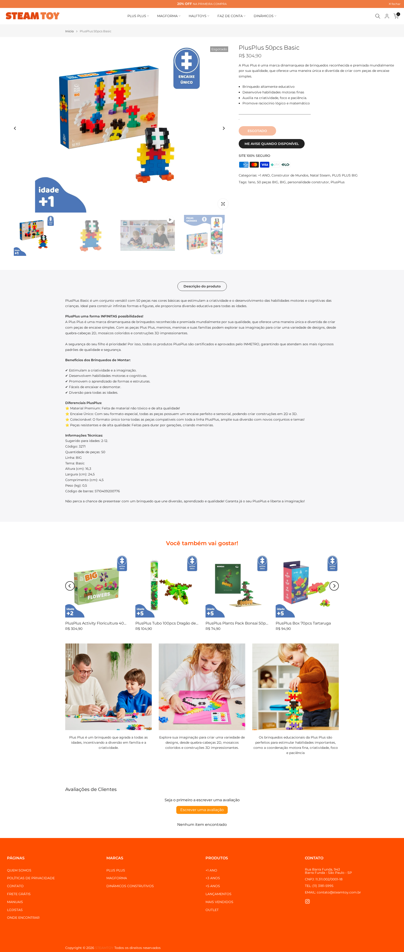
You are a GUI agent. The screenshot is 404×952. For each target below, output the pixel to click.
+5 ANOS (213, 886)
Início (69, 31)
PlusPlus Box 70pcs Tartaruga (303, 623)
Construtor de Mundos (289, 175)
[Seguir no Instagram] (307, 901)
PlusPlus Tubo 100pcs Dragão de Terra (170, 623)
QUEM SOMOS (19, 870)
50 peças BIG (267, 182)
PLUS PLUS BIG (345, 175)
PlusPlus (338, 182)
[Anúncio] (202, 4)
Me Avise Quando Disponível (272, 144)
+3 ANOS (213, 878)
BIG (283, 182)
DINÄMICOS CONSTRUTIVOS (130, 886)
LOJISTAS (15, 910)
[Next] (223, 128)
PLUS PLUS (136, 16)
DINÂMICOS (264, 16)
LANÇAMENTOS (218, 894)
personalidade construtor (308, 182)
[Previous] (15, 128)
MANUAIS (15, 902)
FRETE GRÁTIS (19, 894)
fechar (10, 4)
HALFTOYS (197, 16)
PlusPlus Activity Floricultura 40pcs (97, 623)
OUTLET (212, 910)
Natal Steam (320, 175)
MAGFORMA (167, 16)
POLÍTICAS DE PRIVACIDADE (31, 878)
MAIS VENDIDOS (219, 902)
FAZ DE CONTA (230, 16)
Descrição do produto (202, 286)
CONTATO (15, 886)
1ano (251, 182)
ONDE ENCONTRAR (23, 917)
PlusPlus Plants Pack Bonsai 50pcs (238, 623)
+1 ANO (264, 175)
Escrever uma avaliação (202, 810)
